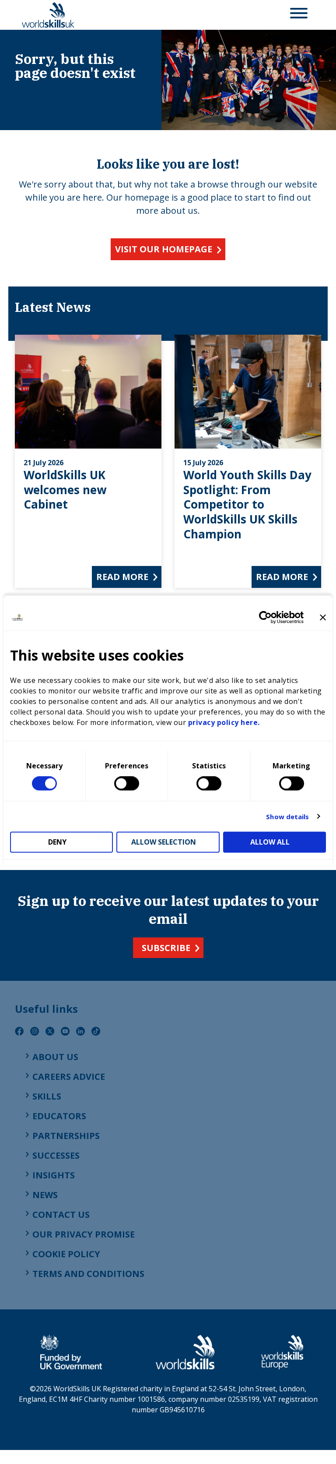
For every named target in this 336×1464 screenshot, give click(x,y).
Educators (59, 1116)
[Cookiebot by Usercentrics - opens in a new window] (265, 617)
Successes (56, 1155)
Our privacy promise (83, 1234)
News (45, 1195)
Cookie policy (66, 1254)
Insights (53, 1175)
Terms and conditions (88, 1274)
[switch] (126, 784)
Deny (57, 842)
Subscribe (166, 948)
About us (55, 1057)
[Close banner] (323, 617)
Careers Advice (68, 1076)
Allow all (270, 842)
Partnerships (66, 1136)
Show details (287, 816)
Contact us (61, 1214)
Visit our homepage (163, 249)
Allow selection (163, 842)
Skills (46, 1096)
